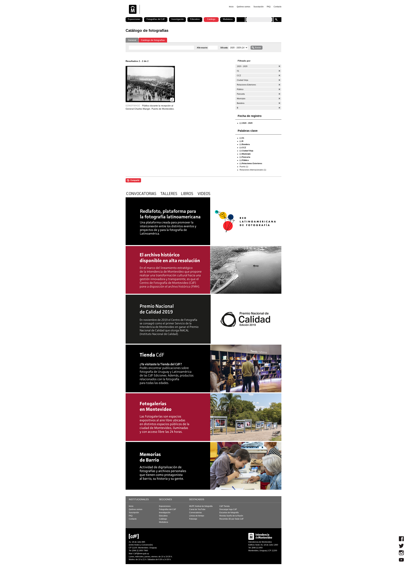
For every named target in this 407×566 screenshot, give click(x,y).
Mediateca (227, 19)
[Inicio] (167, 16)
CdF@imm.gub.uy (141, 553)
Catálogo (211, 19)
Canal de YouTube (197, 509)
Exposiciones (134, 19)
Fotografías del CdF (156, 19)
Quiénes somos (243, 7)
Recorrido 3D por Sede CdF (231, 519)
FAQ (268, 7)
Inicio (231, 7)
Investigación (177, 19)
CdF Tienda (224, 506)
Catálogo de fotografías (153, 40)
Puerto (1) (244, 167)
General (132, 40)
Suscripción (258, 7)
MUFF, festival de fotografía (201, 506)
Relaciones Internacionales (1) (253, 170)
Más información (172, 100)
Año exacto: (202, 48)
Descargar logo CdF (228, 509)
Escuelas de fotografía (229, 512)
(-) (279, 66)
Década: (225, 48)
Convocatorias (195, 512)
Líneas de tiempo (196, 516)
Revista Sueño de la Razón (231, 516)
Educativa (195, 19)
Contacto (277, 7)
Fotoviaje (193, 519)
